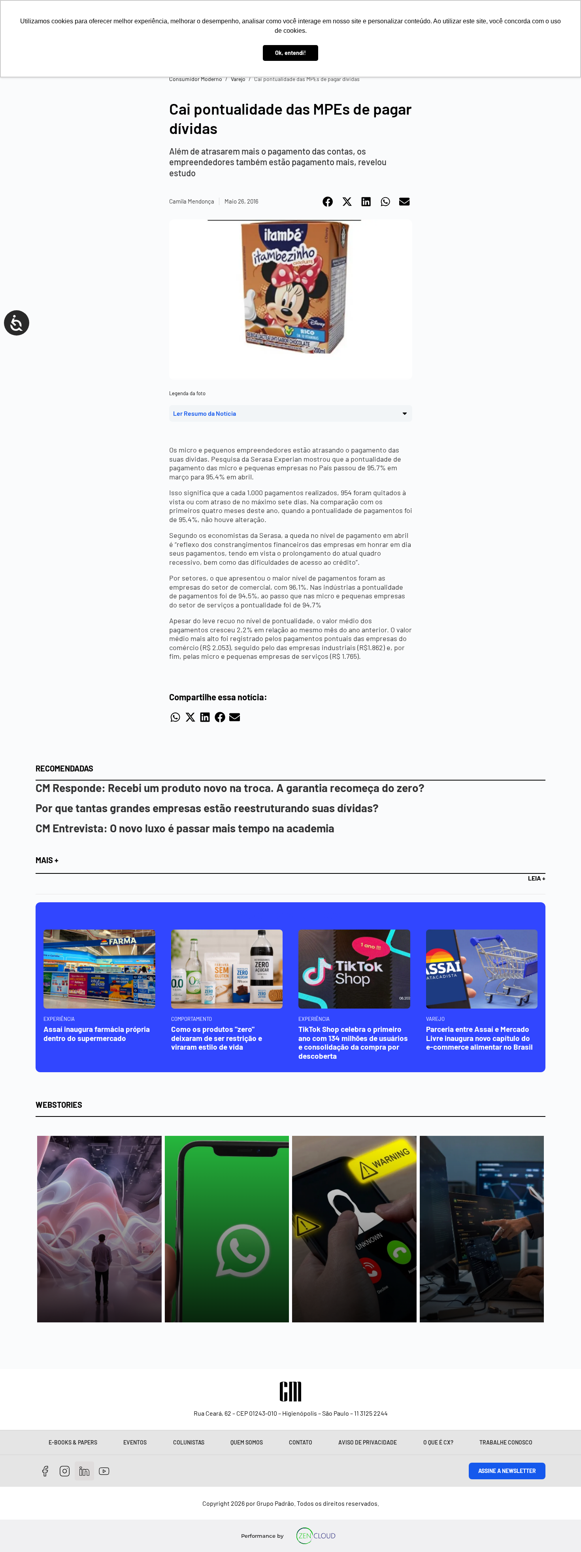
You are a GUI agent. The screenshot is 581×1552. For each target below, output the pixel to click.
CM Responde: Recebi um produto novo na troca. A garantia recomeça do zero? (230, 787)
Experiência (59, 1019)
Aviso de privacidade (367, 1442)
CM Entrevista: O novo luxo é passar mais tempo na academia (185, 828)
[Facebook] (45, 1471)
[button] (328, 201)
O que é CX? (438, 1442)
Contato (300, 1442)
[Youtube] (104, 1471)
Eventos (135, 1442)
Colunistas (188, 1442)
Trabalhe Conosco (505, 1442)
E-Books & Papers (73, 1442)
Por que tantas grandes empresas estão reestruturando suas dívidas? (207, 808)
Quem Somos (246, 1442)
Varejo (238, 78)
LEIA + (536, 878)
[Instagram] (65, 1471)
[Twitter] (84, 1471)
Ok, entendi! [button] (290, 52)
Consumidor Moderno (195, 78)
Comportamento (191, 1019)
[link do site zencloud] (316, 1535)
